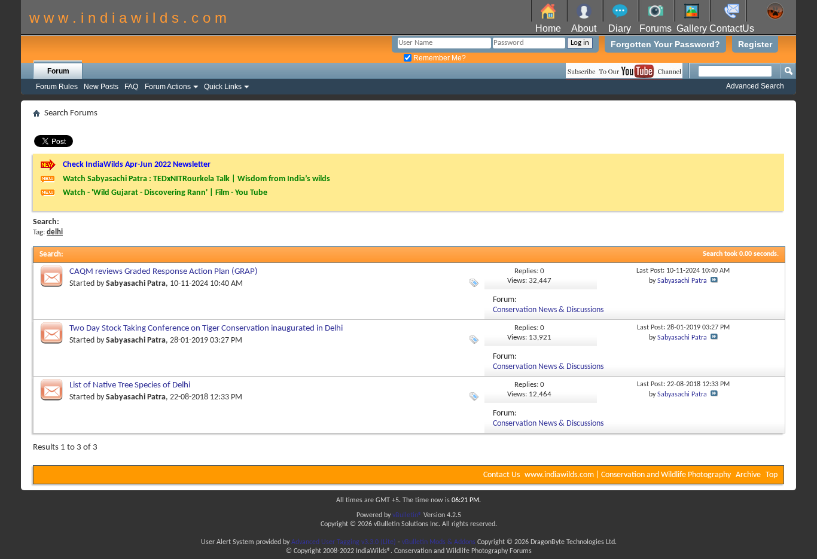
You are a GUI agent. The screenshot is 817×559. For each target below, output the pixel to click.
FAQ (131, 87)
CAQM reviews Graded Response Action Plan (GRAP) (163, 271)
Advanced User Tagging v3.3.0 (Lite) (343, 542)
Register (755, 44)
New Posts (101, 87)
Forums (655, 28)
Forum (58, 71)
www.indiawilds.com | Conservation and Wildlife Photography (628, 475)
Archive (748, 475)
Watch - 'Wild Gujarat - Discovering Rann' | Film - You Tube (165, 192)
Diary (619, 28)
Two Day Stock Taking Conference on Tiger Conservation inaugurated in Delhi (206, 328)
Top (772, 475)
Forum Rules (57, 87)
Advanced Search (755, 86)
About (583, 28)
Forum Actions (168, 87)
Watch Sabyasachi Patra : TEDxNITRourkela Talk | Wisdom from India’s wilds (196, 179)
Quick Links (223, 87)
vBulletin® (407, 515)
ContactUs (731, 28)
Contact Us (501, 475)
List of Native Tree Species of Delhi (129, 385)
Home (548, 28)
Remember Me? (438, 58)
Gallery (691, 28)
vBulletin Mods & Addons (438, 542)
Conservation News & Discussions (548, 310)
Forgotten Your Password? (665, 44)
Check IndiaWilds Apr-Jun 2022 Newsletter (137, 164)
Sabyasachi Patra (136, 283)
